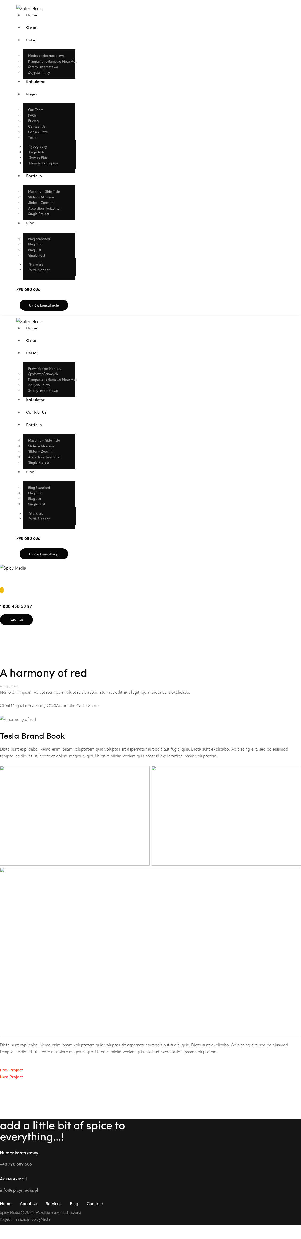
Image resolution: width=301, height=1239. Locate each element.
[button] (2, 582)
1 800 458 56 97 (16, 606)
